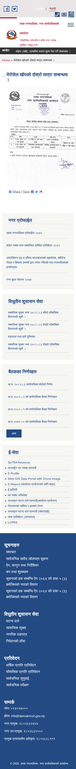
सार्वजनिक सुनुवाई (17, 679)
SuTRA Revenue (19, 462)
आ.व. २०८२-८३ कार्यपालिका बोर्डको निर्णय (30, 384)
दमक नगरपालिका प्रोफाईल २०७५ (24, 233)
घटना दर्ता (12, 621)
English (40, 8)
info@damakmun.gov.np (28, 716)
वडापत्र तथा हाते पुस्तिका (21, 336)
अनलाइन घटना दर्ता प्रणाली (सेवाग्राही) (29, 511)
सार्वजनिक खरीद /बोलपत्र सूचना (27, 559)
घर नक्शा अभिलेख (17, 495)
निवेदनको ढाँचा (15, 641)
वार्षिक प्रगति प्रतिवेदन (21, 665)
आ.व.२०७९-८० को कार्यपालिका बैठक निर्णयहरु (32, 421)
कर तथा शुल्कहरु (17, 572)
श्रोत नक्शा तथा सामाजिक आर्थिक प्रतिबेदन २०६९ (33, 245)
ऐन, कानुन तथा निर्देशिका (22, 565)
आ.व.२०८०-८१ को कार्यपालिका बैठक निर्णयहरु (32, 409)
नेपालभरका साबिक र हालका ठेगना (25, 506)
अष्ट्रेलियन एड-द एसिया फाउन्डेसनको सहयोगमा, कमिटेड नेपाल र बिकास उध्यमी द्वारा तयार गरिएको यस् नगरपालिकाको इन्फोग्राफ (37, 262)
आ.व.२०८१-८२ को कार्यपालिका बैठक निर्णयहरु (32, 396)
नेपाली (52, 8)
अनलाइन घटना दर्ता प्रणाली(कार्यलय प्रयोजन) (32, 500)
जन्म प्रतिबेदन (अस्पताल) (21, 517)
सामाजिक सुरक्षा (16, 628)
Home (6, 60)
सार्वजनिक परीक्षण (17, 685)
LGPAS (12, 522)
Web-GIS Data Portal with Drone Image (34, 478)
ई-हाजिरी (12, 489)
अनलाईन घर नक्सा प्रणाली (22, 468)
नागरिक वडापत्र (16, 634)
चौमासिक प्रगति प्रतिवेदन (23, 672)
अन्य (14, 433)
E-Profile (13, 473)
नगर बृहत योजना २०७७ (18, 279)
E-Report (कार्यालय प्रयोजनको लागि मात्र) (31, 484)
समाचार (11, 552)
